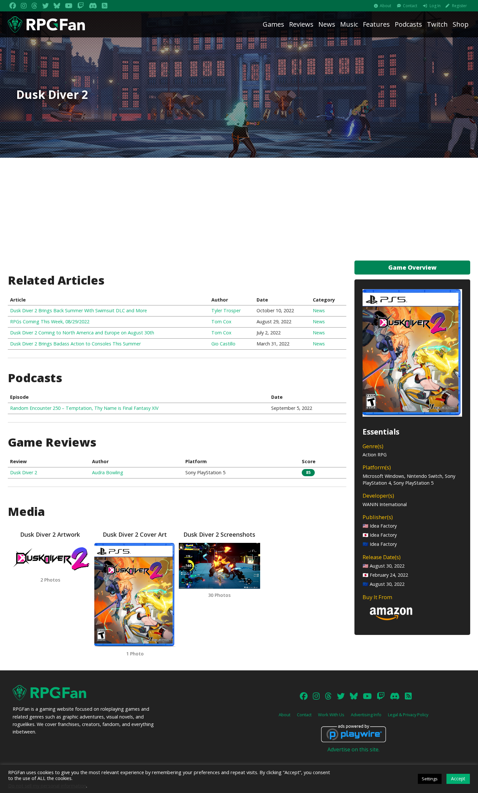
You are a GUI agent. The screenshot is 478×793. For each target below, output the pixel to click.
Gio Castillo (223, 344)
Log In (435, 5)
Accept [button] (458, 778)
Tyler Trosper (226, 310)
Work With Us (331, 715)
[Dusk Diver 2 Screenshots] (219, 566)
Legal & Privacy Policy (408, 715)
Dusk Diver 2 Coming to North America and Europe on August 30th (82, 332)
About (385, 5)
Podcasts (408, 24)
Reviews (301, 24)
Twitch (437, 24)
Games (273, 24)
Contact (410, 5)
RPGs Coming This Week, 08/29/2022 (49, 321)
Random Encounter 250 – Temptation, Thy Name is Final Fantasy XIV (84, 408)
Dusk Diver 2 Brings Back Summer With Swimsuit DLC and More (78, 310)
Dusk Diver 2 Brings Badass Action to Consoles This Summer (75, 344)
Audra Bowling (107, 472)
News (326, 24)
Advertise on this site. (353, 749)
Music (349, 24)
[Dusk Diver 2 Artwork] (50, 558)
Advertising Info (366, 715)
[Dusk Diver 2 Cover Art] (135, 595)
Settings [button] (430, 779)
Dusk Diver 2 (23, 472)
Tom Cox (221, 321)
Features (376, 24)
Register (459, 5)
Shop (461, 24)
